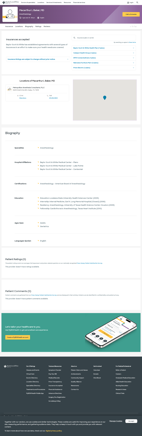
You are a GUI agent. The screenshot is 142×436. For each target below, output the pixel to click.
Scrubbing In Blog (54, 401)
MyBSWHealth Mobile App (35, 393)
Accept (131, 421)
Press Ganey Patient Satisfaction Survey (89, 263)
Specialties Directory (33, 385)
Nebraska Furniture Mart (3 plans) (85, 63)
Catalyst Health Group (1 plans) (84, 53)
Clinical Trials (120, 393)
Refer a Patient (121, 370)
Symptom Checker (55, 370)
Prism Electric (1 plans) (81, 68)
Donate (95, 374)
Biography (29, 26)
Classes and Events (32, 370)
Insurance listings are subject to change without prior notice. (31, 59)
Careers (118, 374)
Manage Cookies (115, 421)
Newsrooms (75, 385)
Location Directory (32, 382)
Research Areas (121, 389)
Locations (19, 26)
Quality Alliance (76, 382)
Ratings (38, 26)
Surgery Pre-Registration (57, 397)
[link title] (10, 2)
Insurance (9, 26)
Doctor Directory (32, 378)
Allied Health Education (123, 382)
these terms (132, 42)
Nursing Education (122, 385)
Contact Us (75, 389)
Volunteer (96, 370)
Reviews (47, 26)
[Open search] (137, 2)
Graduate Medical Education (125, 378)
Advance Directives (55, 393)
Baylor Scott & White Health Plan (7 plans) (89, 48)
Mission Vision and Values (79, 370)
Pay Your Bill (53, 374)
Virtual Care (30, 374)
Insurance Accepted (55, 385)
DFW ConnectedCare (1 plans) (84, 58)
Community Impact (77, 378)
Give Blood (97, 378)
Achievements (76, 374)
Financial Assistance (55, 389)
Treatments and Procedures (35, 389)
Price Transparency (55, 382)
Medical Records (54, 378)
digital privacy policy (54, 431)
